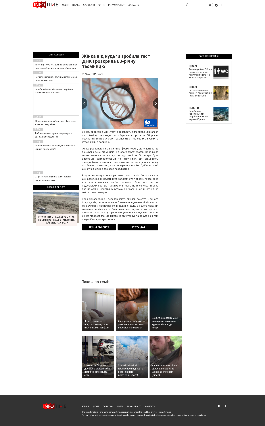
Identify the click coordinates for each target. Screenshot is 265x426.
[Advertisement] (132, 31)
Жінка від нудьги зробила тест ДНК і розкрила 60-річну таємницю (116, 61)
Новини (65, 5)
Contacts (133, 5)
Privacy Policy (116, 5)
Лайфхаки (89, 5)
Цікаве (76, 5)
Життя (101, 5)
